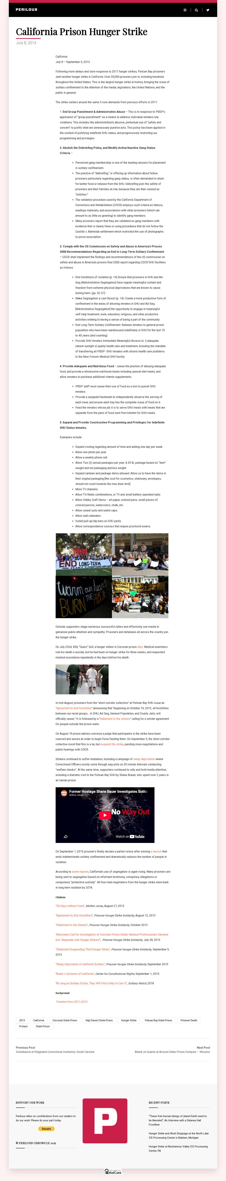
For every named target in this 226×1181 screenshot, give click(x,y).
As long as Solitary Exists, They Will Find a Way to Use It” (91, 983)
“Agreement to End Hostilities (74, 915)
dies (140, 647)
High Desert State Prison (99, 1020)
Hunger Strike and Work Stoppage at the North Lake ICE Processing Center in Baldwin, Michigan (179, 1135)
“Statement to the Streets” (72, 925)
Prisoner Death (189, 1020)
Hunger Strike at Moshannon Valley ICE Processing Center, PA (178, 1148)
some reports (80, 871)
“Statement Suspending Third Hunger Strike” (83, 949)
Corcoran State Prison (65, 1020)
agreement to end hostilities (73, 708)
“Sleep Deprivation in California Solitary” (80, 964)
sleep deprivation (144, 759)
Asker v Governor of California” (75, 973)
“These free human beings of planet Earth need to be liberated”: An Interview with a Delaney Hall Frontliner (178, 1120)
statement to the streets (115, 718)
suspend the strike (112, 744)
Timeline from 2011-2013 (71, 1001)
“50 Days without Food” (70, 906)
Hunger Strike (128, 1020)
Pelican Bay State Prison (158, 1020)
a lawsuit (156, 851)
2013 (22, 1020)
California (38, 1020)
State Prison (43, 1026)
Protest (23, 1026)
